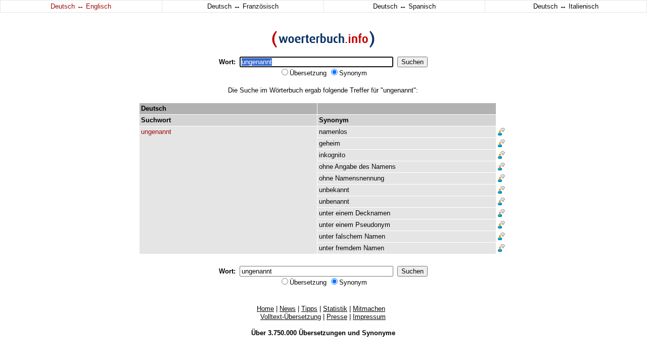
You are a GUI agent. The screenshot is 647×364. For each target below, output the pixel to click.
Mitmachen (369, 308)
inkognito (332, 155)
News (288, 308)
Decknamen (372, 213)
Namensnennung (359, 178)
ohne (326, 166)
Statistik (335, 308)
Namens (384, 166)
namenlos (333, 131)
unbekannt (334, 190)
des (364, 166)
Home (265, 308)
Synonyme (378, 333)
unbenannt (334, 201)
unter (326, 213)
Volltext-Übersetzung (290, 317)
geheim (329, 143)
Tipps (309, 308)
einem (344, 213)
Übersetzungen (322, 333)
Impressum (369, 317)
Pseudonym (372, 225)
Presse (337, 317)
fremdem (348, 248)
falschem (349, 236)
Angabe (346, 166)
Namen (374, 236)
